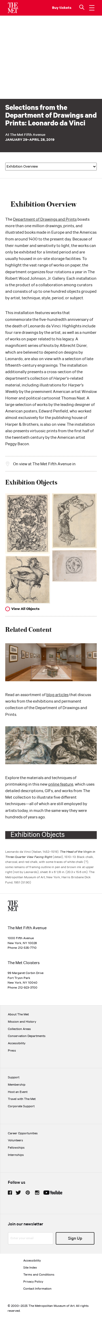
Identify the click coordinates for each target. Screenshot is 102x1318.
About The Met (18, 1014)
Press (12, 1050)
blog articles (57, 695)
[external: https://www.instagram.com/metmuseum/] (37, 1192)
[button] (82, 8)
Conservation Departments (27, 1036)
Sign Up (75, 1238)
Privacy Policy (33, 1281)
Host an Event (17, 1092)
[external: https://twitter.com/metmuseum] (18, 1192)
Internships (16, 1155)
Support (13, 1077)
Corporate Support (21, 1106)
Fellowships (16, 1147)
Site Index (30, 1267)
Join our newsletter (25, 1224)
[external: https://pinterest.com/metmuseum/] (28, 1192)
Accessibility (16, 1043)
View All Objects (25, 609)
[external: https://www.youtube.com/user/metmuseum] (52, 1192)
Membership (16, 1085)
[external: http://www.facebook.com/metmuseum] (10, 1192)
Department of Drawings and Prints (45, 219)
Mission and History (22, 1022)
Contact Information (37, 1289)
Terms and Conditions (38, 1274)
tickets (65, 7)
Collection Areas (19, 1029)
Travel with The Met (22, 1099)
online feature (60, 784)
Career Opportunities (23, 1133)
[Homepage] (13, 8)
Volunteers (15, 1140)
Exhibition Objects (37, 835)
